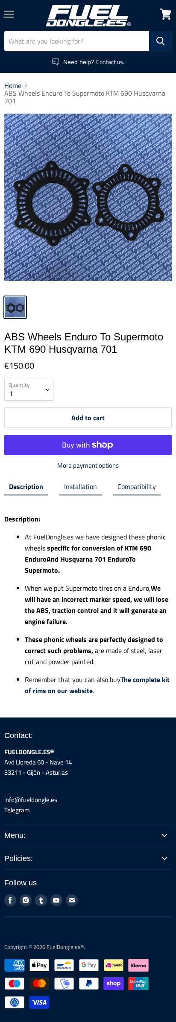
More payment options (88, 465)
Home (12, 85)
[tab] (26, 488)
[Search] (160, 41)
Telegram (17, 810)
